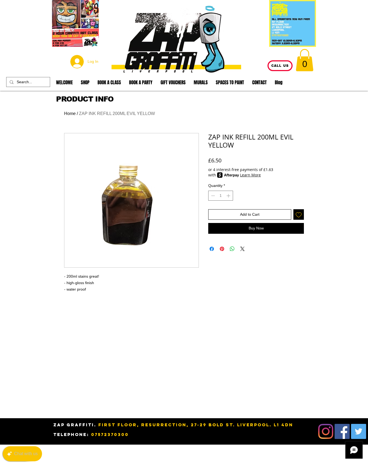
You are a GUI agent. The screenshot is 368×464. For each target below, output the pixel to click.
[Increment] (228, 195)
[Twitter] (358, 431)
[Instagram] (325, 431)
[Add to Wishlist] (298, 214)
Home (70, 113)
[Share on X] (242, 249)
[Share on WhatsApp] (232, 249)
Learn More (250, 174)
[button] (304, 60)
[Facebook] (342, 431)
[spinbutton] (220, 195)
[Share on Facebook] (212, 249)
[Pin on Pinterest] (222, 249)
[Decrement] (212, 195)
